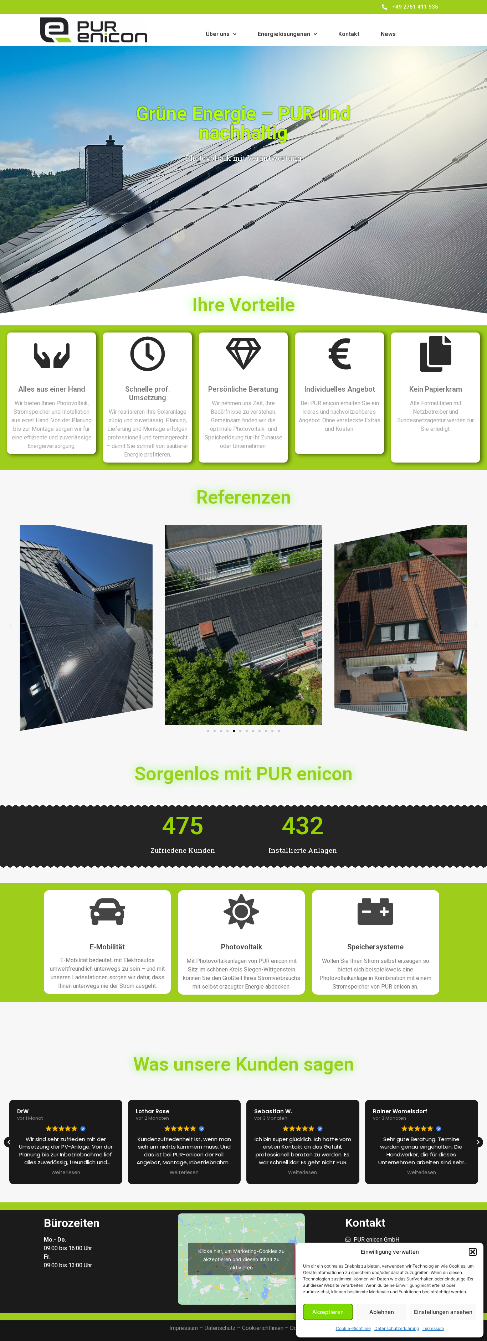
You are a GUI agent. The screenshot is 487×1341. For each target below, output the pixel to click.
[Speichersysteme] (375, 914)
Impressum (433, 1328)
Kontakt (348, 34)
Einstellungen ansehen (443, 1312)
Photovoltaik (241, 947)
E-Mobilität (107, 947)
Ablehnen (381, 1312)
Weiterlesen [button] (65, 1173)
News (388, 34)
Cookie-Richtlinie (353, 1328)
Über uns (218, 34)
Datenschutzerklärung (396, 1328)
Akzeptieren (328, 1312)
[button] (472, 1251)
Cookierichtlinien (262, 1328)
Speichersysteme (375, 947)
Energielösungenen (284, 34)
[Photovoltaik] (241, 914)
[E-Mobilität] (107, 914)
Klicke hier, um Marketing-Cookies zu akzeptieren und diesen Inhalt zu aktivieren (241, 1259)
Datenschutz (220, 1328)
